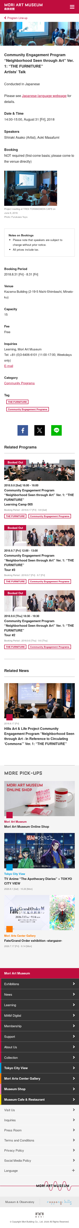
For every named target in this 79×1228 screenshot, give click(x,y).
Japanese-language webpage (44, 95)
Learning (10, 1005)
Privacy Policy (14, 1150)
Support (9, 1036)
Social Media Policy (17, 1160)
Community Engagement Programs (27, 409)
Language (11, 1170)
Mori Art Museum (17, 973)
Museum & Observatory (19, 1202)
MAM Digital (12, 1015)
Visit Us (9, 1110)
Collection (11, 1057)
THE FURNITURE (17, 401)
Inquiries (10, 1120)
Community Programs (19, 383)
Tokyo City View (16, 1068)
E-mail (8, 365)
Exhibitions (11, 984)
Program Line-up (17, 18)
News (8, 994)
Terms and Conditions (19, 1140)
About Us (10, 1047)
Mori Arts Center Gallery (22, 1078)
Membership (12, 1026)
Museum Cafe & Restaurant (24, 1099)
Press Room (13, 1130)
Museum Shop (14, 1089)
